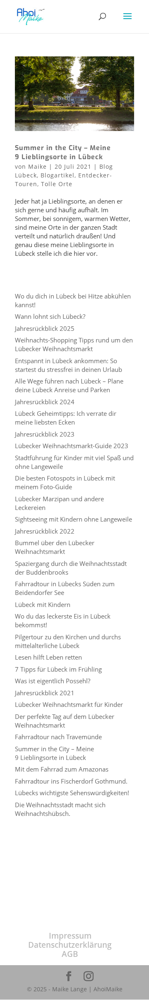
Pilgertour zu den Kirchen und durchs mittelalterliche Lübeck (68, 641)
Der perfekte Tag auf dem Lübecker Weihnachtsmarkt (64, 720)
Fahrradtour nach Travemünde (58, 737)
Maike (37, 166)
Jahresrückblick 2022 (44, 531)
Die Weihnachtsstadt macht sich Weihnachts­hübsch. (60, 809)
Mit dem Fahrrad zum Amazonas (61, 769)
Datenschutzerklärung (70, 944)
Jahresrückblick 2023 (44, 434)
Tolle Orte (56, 184)
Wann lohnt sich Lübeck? (50, 316)
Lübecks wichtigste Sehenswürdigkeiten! (72, 793)
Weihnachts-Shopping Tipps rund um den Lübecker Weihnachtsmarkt (74, 344)
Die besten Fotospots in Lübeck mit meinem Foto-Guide (65, 482)
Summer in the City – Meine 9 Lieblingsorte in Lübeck (63, 152)
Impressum (70, 935)
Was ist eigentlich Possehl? (52, 681)
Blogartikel (57, 175)
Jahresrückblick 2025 (44, 328)
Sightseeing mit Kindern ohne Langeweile (73, 519)
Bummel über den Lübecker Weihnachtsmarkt (54, 547)
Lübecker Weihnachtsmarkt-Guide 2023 (71, 446)
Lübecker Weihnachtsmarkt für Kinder (69, 704)
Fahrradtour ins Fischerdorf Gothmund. (71, 781)
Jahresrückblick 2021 (44, 693)
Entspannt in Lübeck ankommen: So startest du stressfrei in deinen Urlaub (68, 365)
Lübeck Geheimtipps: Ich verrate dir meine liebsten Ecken (65, 417)
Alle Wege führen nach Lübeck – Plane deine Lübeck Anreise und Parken (69, 385)
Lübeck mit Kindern (42, 604)
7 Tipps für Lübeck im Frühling (58, 669)
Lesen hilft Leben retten (48, 657)
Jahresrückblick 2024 (44, 402)
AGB (70, 954)
